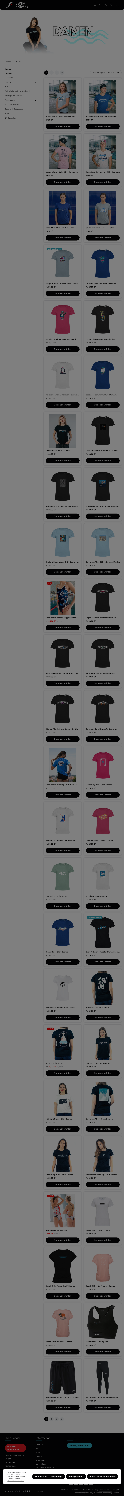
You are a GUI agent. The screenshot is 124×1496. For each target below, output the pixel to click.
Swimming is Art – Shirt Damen (60, 1175)
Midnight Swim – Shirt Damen (59, 1119)
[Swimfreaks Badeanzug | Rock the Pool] (62, 598)
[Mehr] (116, 4)
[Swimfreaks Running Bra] (103, 1322)
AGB (38, 1452)
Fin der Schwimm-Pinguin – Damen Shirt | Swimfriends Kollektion (62, 395)
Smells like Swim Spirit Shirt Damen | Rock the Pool (102, 506)
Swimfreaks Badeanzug (56, 1230)
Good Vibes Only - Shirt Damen (99, 840)
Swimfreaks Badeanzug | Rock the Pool (61, 618)
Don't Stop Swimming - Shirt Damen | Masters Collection (102, 172)
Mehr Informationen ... (16, 1481)
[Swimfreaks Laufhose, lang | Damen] (103, 1377)
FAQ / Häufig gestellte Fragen (14, 1457)
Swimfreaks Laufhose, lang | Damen (102, 1397)
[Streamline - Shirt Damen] (62, 932)
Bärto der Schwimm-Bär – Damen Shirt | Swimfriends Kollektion (101, 395)
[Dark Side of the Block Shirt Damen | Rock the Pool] (103, 431)
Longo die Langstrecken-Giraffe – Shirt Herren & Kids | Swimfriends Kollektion (100, 339)
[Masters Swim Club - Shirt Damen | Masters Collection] (62, 152)
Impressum (41, 1460)
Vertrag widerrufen (79, 1445)
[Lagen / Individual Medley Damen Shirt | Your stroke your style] (103, 598)
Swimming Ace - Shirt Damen (99, 785)
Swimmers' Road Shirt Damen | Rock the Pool (102, 562)
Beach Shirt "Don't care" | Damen (101, 1286)
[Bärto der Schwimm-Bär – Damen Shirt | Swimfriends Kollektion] (103, 375)
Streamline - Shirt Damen (57, 952)
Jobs (38, 1448)
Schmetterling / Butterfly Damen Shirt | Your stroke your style (100, 729)
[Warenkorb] (111, 4)
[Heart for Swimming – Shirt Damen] (103, 1155)
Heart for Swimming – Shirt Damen (101, 1175)
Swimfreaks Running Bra (97, 1342)
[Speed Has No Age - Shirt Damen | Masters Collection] (62, 96)
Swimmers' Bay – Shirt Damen (99, 1119)
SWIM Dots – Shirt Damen (97, 1008)
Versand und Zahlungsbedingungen (45, 1465)
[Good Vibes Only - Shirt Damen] (103, 821)
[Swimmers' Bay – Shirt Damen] (103, 1099)
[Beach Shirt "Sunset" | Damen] (62, 1322)
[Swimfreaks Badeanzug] (62, 1210)
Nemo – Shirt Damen (55, 1063)
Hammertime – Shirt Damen (98, 1063)
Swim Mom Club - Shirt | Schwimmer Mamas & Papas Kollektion (62, 228)
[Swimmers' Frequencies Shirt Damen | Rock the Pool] (62, 486)
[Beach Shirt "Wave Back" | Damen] (62, 1266)
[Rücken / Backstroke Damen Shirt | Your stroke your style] (62, 709)
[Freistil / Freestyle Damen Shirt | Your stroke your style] (62, 653)
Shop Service (12, 1438)
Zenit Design (37, 1491)
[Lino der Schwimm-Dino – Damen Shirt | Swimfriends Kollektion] (103, 264)
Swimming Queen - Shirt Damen (60, 840)
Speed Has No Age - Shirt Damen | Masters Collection (61, 116)
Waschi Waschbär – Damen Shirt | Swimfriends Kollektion (61, 339)
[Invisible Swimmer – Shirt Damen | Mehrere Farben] (62, 988)
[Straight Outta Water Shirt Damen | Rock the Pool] (62, 542)
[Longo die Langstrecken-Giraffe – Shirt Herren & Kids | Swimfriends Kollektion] (103, 319)
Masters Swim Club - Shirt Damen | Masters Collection (61, 172)
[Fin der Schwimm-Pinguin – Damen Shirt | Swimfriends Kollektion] (62, 375)
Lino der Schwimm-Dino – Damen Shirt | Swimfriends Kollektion (101, 284)
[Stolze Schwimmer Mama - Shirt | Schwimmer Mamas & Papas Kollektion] (103, 208)
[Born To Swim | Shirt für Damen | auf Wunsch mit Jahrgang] (103, 932)
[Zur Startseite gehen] (16, 5)
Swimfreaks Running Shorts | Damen (62, 1397)
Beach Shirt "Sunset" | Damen (59, 1342)
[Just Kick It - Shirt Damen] (62, 876)
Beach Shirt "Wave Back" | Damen (61, 1286)
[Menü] (95, 4)
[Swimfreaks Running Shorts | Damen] (62, 1377)
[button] (35, 69)
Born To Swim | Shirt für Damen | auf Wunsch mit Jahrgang (102, 952)
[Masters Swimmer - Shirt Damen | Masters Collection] (103, 96)
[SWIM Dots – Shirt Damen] (103, 988)
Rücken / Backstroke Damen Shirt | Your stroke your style (61, 729)
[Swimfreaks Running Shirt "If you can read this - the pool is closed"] (62, 765)
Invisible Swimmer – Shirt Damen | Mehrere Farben (61, 1008)
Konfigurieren (76, 1476)
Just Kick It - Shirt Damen (57, 896)
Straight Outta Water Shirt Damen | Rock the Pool (61, 562)
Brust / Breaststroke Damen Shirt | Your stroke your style (101, 673)
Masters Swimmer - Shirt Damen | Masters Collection (101, 116)
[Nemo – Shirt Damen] (62, 1043)
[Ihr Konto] (105, 4)
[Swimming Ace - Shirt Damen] (103, 765)
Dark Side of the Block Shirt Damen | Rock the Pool (102, 451)
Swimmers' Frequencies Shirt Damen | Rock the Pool (62, 506)
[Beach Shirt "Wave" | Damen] (103, 1210)
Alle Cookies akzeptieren (102, 1476)
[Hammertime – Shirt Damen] (103, 1043)
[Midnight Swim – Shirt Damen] (62, 1099)
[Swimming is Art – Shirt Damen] (62, 1155)
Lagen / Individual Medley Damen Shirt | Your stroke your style (101, 618)
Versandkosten (105, 1490)
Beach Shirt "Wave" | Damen (98, 1230)
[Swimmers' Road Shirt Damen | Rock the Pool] (103, 542)
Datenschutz (41, 1456)
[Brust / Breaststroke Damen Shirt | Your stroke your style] (103, 653)
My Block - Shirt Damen (96, 896)
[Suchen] (100, 4)
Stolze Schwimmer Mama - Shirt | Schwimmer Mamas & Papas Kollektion (100, 228)
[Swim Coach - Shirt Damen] (62, 431)
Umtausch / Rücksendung (10, 1464)
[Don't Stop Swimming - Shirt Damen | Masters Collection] (103, 152)
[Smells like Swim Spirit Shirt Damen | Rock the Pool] (103, 486)
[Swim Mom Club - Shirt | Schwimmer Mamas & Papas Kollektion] (62, 208)
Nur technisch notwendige (48, 1476)
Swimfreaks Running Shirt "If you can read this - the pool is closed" (62, 785)
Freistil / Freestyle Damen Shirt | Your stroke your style (62, 673)
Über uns (39, 1445)
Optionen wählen (62, 126)
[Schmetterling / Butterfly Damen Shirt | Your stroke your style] (103, 709)
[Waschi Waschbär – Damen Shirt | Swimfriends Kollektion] (62, 319)
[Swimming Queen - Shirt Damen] (62, 821)
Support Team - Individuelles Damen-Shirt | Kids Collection (62, 284)
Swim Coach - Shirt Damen (58, 451)
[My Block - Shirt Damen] (103, 876)
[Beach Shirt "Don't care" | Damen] (103, 1266)
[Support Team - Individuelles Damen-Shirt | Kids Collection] (62, 264)
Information (43, 1438)
